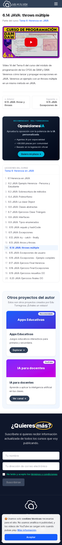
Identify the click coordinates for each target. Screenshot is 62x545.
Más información (26, 530)
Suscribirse (13, 482)
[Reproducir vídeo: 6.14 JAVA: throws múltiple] (31, 42)
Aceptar (31, 537)
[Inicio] (15, 4)
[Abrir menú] (55, 3)
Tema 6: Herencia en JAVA (33, 20)
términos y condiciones (44, 474)
